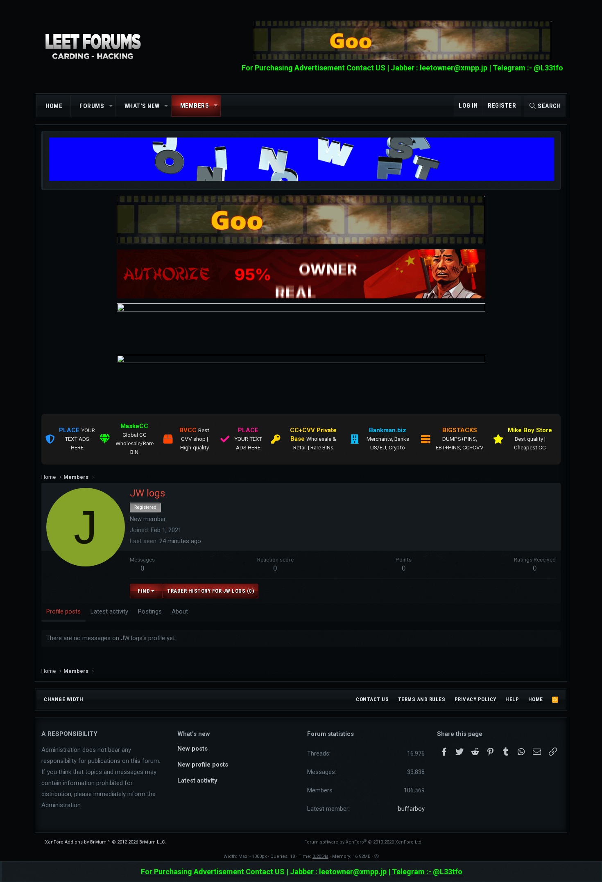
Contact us (372, 699)
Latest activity (197, 780)
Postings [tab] (150, 611)
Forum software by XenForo (363, 842)
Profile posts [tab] (63, 611)
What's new (142, 106)
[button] (110, 106)
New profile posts (202, 764)
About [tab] (180, 611)
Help (512, 699)
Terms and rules (422, 699)
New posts (192, 748)
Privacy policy (475, 699)
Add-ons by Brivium (105, 842)
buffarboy (411, 808)
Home (53, 106)
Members (194, 105)
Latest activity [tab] (109, 611)
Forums (91, 106)
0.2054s (320, 856)
